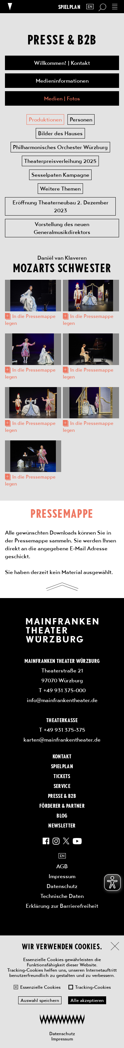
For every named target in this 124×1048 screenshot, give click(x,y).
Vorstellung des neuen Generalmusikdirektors (62, 228)
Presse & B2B (62, 795)
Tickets (62, 775)
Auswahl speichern (40, 1000)
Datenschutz (62, 1033)
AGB (62, 866)
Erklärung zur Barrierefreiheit (62, 905)
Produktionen (45, 119)
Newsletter (61, 825)
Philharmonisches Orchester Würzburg (60, 147)
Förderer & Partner (62, 805)
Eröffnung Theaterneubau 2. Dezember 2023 (60, 206)
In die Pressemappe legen (30, 320)
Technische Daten (62, 896)
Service (62, 785)
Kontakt (62, 756)
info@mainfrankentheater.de (62, 700)
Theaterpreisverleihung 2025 (60, 161)
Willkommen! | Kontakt (62, 62)
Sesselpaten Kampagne (60, 174)
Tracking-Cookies (93, 987)
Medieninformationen (62, 80)
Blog (62, 815)
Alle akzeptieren (87, 1000)
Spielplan (69, 7)
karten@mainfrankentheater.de (62, 739)
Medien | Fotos (62, 98)
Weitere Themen (60, 188)
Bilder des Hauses (60, 133)
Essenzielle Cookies (40, 987)
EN (90, 6)
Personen (81, 119)
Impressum (62, 1039)
